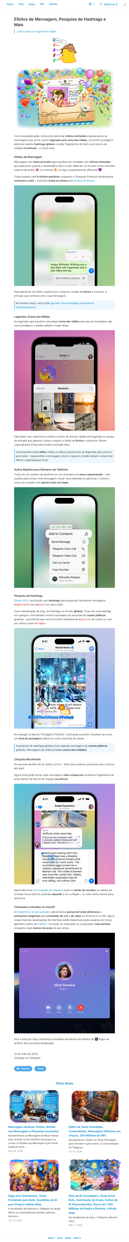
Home (10, 4)
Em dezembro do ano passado (32, 911)
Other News (64, 1083)
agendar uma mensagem (65, 303)
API (42, 4)
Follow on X (110, 4)
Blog (60, 1238)
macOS (42, 924)
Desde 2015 (21, 600)
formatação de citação (48, 890)
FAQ (21, 4)
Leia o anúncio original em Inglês (36, 31)
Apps (32, 4)
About (51, 1238)
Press (68, 1238)
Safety (53, 4)
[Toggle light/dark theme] (124, 4)
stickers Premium (84, 180)
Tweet (40, 1068)
